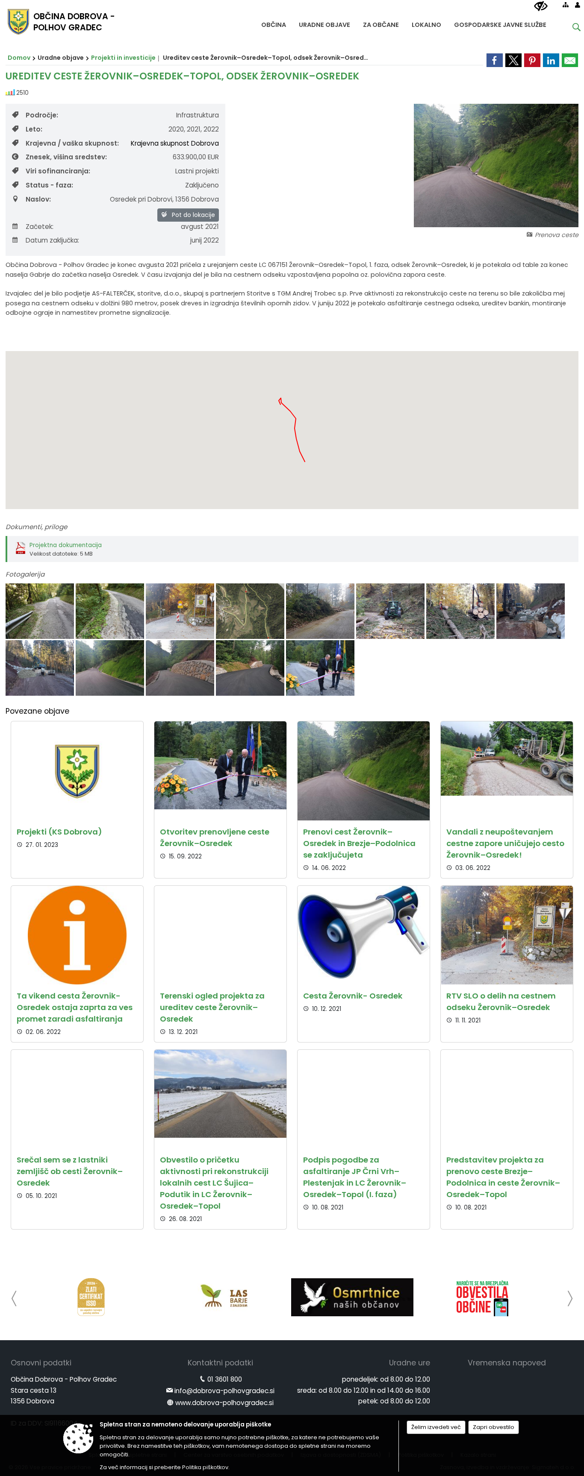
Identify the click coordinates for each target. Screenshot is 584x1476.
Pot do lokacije (192, 215)
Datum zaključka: (52, 240)
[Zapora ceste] (181, 611)
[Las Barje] (222, 1297)
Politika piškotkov (205, 1467)
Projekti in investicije (123, 57)
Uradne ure (409, 1363)
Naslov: (38, 199)
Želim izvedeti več (436, 1427)
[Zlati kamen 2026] (91, 1297)
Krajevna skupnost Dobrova (175, 143)
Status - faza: (49, 185)
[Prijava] (578, 5)
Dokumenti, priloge (36, 526)
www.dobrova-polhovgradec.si (224, 1402)
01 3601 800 (224, 1379)
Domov (19, 57)
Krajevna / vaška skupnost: (72, 143)
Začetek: (39, 226)
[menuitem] (273, 23)
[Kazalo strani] (566, 5)
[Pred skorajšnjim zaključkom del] (111, 668)
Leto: (34, 129)
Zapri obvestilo (493, 1427)
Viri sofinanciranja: (58, 171)
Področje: (42, 115)
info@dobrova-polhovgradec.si (224, 1390)
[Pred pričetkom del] (41, 611)
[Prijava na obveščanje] (482, 1297)
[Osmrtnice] (352, 1297)
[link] (494, 60)
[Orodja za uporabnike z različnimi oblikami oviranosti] (541, 6)
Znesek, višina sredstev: (66, 156)
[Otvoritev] (320, 668)
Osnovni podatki (41, 1363)
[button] (14, 1298)
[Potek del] (321, 611)
